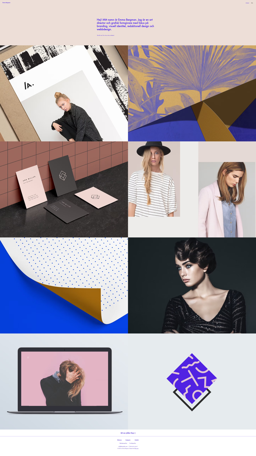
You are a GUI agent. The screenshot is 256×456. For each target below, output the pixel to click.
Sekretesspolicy (123, 443)
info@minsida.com (122, 446)
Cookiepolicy (132, 443)
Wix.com (136, 448)
